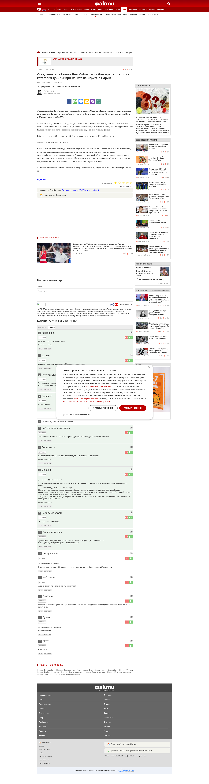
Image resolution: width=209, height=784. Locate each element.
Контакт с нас (44, 760)
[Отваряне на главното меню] (39, 3)
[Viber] (92, 101)
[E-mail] (86, 101)
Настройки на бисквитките (75, 401)
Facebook (66, 190)
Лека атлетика (123, 14)
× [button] (149, 367)
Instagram (74, 190)
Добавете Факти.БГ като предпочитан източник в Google (132, 751)
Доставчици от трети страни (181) (101, 386)
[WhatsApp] (75, 101)
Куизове (107, 735)
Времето (42, 731)
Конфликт (161, 9)
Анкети (106, 731)
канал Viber (92, 190)
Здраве (107, 726)
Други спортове (109, 14)
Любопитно (142, 9)
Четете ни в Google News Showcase (124, 744)
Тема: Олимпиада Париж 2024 (67, 59)
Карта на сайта (44, 749)
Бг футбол (42, 14)
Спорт (124, 9)
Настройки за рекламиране (86, 398)
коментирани (156, 290)
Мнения (66, 9)
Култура (152, 9)
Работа (41, 753)
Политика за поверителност (100, 401)
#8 (50, 459)
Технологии (108, 9)
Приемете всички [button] (133, 408)
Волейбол (77, 14)
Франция (41, 179)
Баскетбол (67, 14)
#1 (49, 627)
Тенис (85, 14)
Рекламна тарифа (45, 756)
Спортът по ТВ (152, 14)
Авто (100, 9)
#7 (49, 480)
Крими (117, 9)
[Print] (98, 101)
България (51, 9)
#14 (51, 345)
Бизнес (87, 9)
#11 (51, 502)
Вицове (42, 735)
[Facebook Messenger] (80, 101)
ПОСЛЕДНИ (42, 327)
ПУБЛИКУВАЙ (125, 305)
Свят (59, 9)
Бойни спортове (95, 14)
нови (166, 290)
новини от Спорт (148, 140)
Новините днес (45, 695)
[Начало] (104, 3)
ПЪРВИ (52, 327)
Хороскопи (132, 9)
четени (144, 290)
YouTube (82, 190)
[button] (76, 414)
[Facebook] (69, 101)
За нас (41, 746)
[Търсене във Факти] (169, 3)
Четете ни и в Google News (55, 195)
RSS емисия (46, 742)
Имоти (93, 9)
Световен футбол (54, 14)
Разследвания (76, 9)
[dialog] (104, 392)
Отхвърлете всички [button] (103, 408)
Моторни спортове (137, 14)
